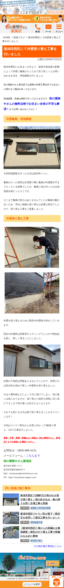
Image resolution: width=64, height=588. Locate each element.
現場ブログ (19, 37)
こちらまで (33, 455)
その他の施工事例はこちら (48, 546)
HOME (6, 37)
